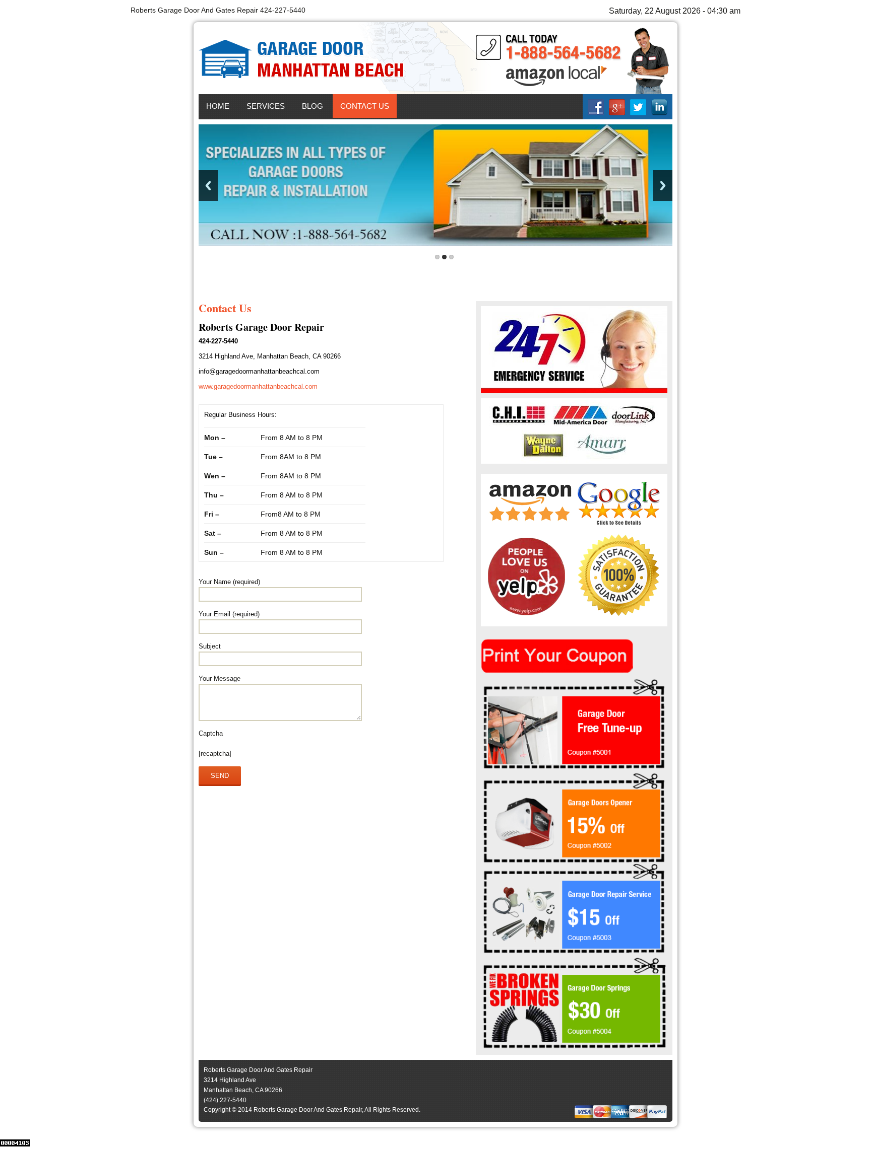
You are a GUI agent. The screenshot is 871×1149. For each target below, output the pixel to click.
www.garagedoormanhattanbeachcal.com (258, 386)
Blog (312, 106)
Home (217, 106)
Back (208, 185)
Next (662, 185)
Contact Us (364, 106)
